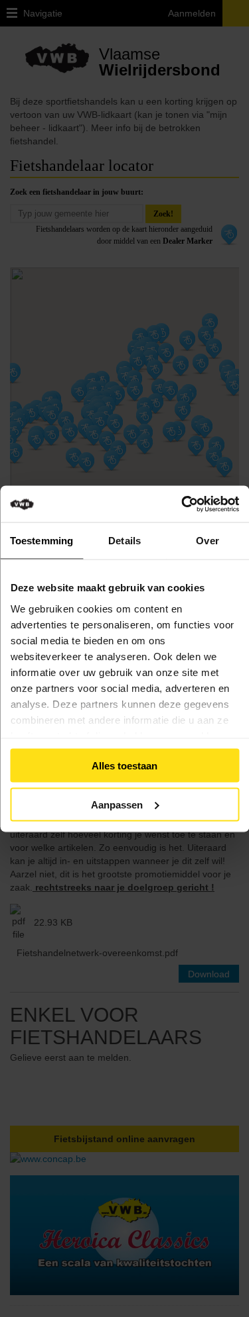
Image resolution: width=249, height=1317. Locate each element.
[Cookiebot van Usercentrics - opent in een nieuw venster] (200, 503)
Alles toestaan (124, 765)
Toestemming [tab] (41, 540)
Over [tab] (207, 540)
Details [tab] (124, 540)
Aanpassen (117, 804)
